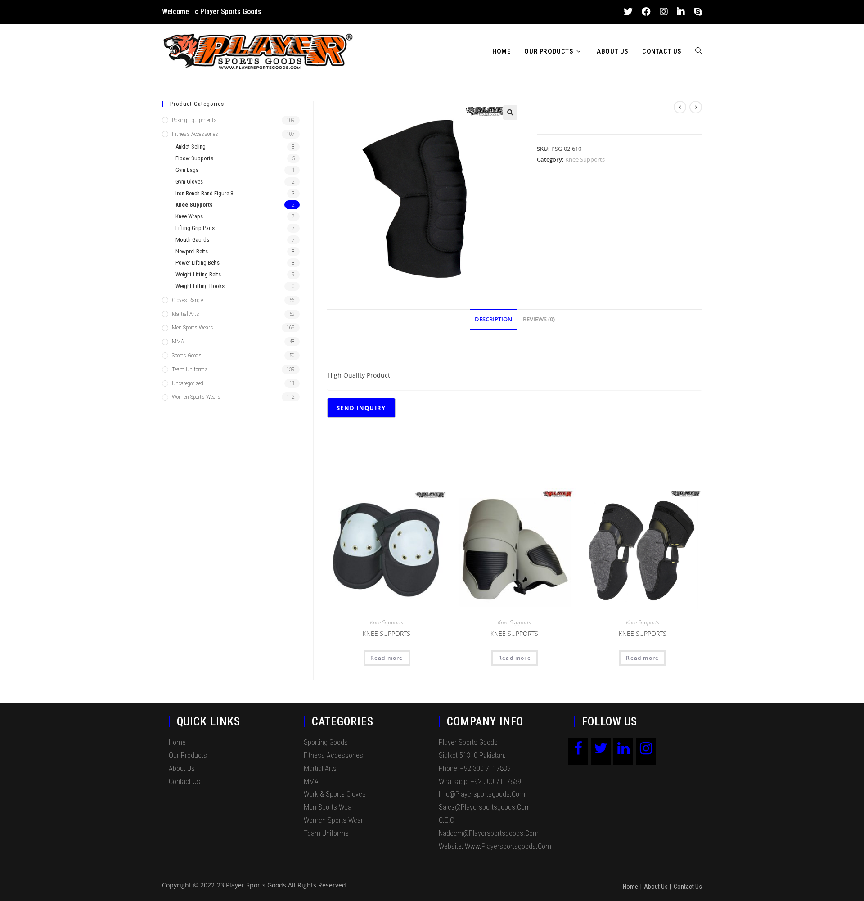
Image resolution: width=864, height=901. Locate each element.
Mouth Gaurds (192, 239)
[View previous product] (680, 107)
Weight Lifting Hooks (200, 286)
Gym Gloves (189, 181)
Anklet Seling (191, 146)
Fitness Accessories (195, 134)
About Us (182, 768)
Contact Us (184, 781)
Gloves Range (187, 300)
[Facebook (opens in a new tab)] (646, 11)
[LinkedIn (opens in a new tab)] (680, 11)
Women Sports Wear (333, 820)
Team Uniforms (190, 369)
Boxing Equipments (194, 120)
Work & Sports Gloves (335, 794)
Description (493, 319)
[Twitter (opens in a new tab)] (628, 11)
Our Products (188, 755)
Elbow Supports (194, 158)
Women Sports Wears (196, 396)
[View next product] (695, 107)
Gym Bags (187, 170)
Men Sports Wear (329, 807)
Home (177, 742)
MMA (178, 341)
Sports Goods (187, 355)
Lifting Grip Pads (195, 228)
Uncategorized (187, 383)
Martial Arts (185, 314)
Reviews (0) (539, 319)
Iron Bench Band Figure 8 (204, 193)
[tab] (493, 320)
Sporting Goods (326, 742)
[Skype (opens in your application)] (695, 11)
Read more (386, 658)
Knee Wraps (189, 216)
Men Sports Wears (192, 327)
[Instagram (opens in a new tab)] (663, 11)
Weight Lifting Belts (198, 274)
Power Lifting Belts (198, 262)
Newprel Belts (192, 251)
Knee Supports (585, 159)
